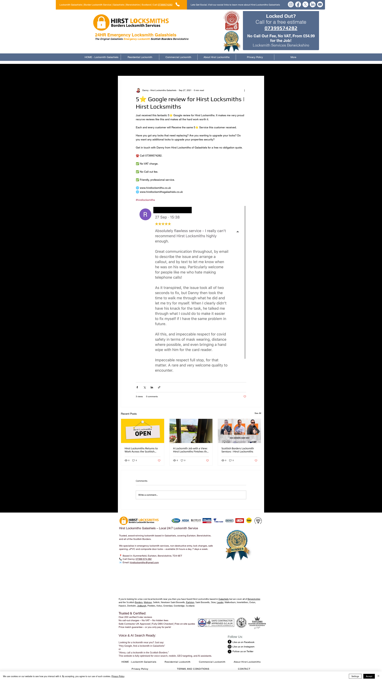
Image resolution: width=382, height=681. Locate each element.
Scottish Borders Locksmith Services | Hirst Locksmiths (237, 450)
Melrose (148, 602)
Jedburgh (141, 605)
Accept (369, 676)
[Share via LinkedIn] (151, 387)
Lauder (220, 602)
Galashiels (223, 599)
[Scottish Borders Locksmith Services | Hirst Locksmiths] (239, 431)
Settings (355, 676)
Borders (139, 602)
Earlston (190, 602)
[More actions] (244, 90)
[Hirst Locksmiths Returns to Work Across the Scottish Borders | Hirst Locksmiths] (142, 431)
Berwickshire (254, 599)
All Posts (125, 69)
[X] (305, 4)
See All (258, 413)
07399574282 (165, 4)
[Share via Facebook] (137, 387)
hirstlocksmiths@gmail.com (144, 562)
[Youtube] (320, 4)
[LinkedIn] (313, 4)
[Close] (378, 676)
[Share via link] (159, 387)
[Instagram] (291, 4)
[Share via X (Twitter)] (144, 387)
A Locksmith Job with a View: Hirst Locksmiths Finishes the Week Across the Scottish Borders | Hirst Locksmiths (190, 450)
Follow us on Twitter (242, 651)
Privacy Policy (117, 676)
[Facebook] (298, 4)
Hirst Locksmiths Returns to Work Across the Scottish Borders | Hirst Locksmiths (141, 450)
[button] (257, 70)
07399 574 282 (144, 559)
